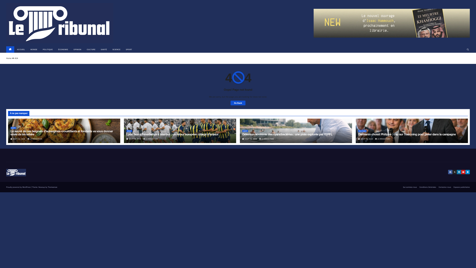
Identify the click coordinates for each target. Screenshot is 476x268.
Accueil (21, 49)
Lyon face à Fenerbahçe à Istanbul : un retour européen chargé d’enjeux (172, 134)
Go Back (238, 103)
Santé (104, 49)
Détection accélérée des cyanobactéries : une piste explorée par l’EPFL (287, 134)
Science (116, 49)
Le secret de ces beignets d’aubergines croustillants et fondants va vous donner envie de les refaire (62, 133)
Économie (63, 49)
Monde (33, 49)
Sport (129, 49)
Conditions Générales (427, 187)
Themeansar (52, 187)
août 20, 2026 (19, 139)
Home (8, 58)
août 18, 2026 (135, 139)
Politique (48, 49)
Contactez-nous (445, 187)
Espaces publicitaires (462, 187)
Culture (91, 49)
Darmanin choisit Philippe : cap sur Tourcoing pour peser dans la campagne (407, 134)
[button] (468, 49)
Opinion (77, 49)
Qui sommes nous (410, 187)
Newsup (41, 187)
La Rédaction (36, 139)
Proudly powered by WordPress (18, 187)
